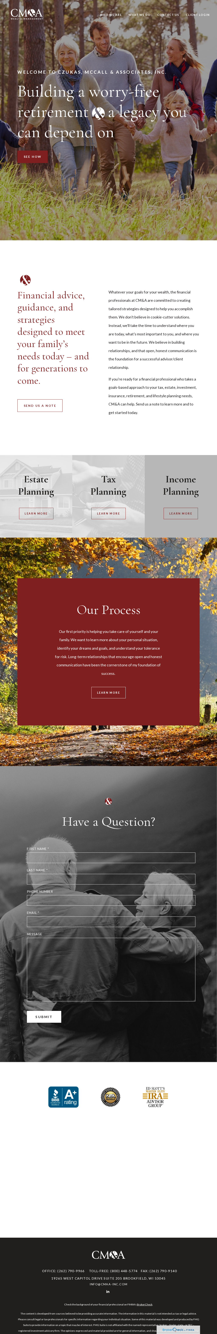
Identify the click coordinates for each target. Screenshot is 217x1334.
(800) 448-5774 (124, 1271)
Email (33, 913)
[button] (111, 15)
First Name (38, 849)
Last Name (37, 870)
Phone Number (40, 891)
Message (34, 934)
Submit (44, 1017)
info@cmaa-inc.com (109, 1284)
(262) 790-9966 (71, 1271)
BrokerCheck (144, 1304)
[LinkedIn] (108, 1291)
